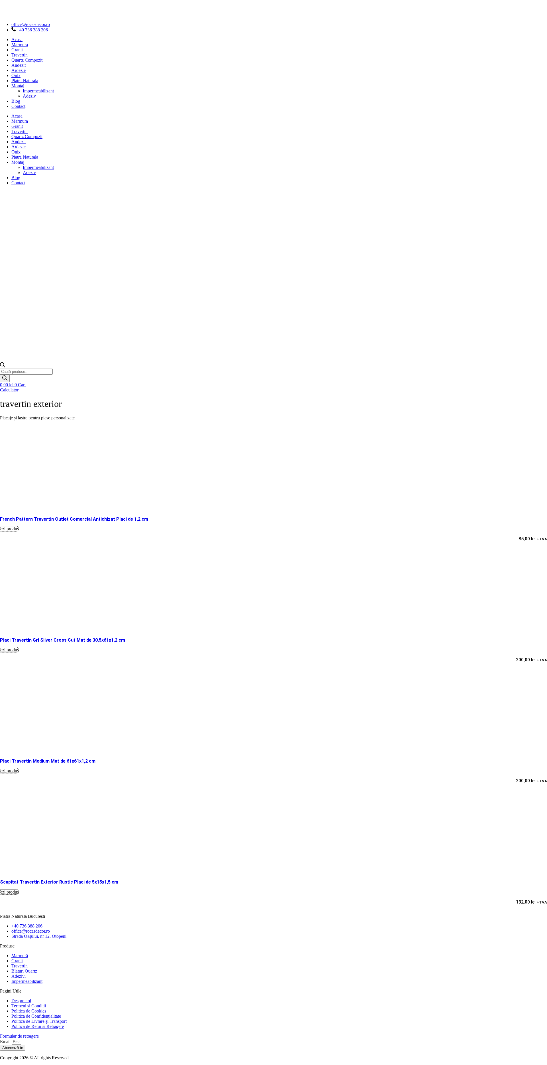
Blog (15, 101)
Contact (18, 106)
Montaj (17, 85)
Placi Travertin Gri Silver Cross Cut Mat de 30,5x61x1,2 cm (62, 640)
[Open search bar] (2, 365)
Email (6, 1041)
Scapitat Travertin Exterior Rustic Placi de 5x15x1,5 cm (59, 882)
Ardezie (18, 70)
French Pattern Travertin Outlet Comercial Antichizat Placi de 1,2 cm (74, 519)
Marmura (19, 44)
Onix (16, 75)
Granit (17, 49)
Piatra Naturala (24, 80)
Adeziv (29, 96)
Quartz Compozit (26, 60)
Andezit (18, 65)
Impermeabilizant (38, 90)
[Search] (5, 378)
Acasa (17, 39)
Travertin (19, 54)
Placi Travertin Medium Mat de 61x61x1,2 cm (47, 761)
